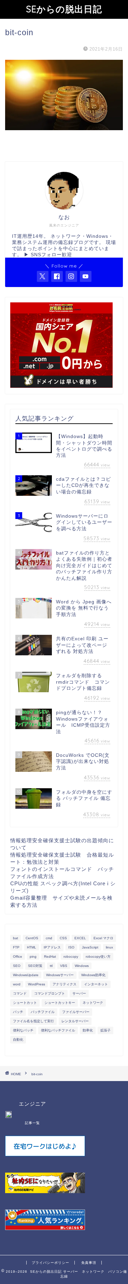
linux (109, 947)
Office (17, 956)
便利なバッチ (23, 1030)
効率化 (88, 1030)
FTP (16, 947)
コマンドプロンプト (49, 993)
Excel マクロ (103, 938)
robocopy (70, 956)
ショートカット (25, 1003)
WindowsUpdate (26, 975)
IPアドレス (52, 947)
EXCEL (80, 938)
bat (15, 938)
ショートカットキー (59, 1003)
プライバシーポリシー (50, 1263)
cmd (49, 938)
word (16, 984)
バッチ (18, 1012)
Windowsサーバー (60, 975)
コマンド (20, 993)
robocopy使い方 (98, 956)
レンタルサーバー (75, 1021)
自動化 (18, 1039)
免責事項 (88, 1263)
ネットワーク (93, 1003)
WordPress (36, 984)
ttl (51, 966)
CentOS (32, 938)
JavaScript (90, 947)
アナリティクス (64, 984)
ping (33, 956)
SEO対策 (35, 966)
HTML (31, 947)
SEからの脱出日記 (64, 8)
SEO (16, 966)
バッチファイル (43, 1012)
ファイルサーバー (75, 1012)
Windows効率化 (93, 975)
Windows (82, 966)
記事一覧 (32, 1123)
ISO (71, 947)
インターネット (96, 984)
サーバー (79, 993)
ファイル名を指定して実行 (33, 1021)
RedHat (50, 956)
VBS (63, 966)
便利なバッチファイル (58, 1030)
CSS (63, 938)
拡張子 (105, 1030)
